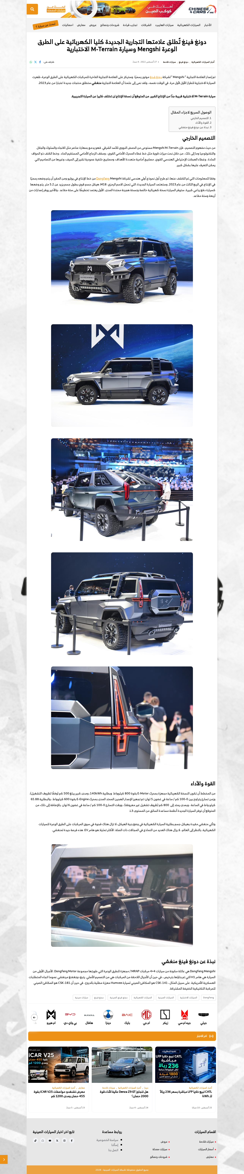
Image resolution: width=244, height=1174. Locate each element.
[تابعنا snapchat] (42, 1140)
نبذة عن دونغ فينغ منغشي (194, 127)
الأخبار (207, 25)
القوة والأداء (202, 122)
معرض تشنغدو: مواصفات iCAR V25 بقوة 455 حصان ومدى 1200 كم (59, 1094)
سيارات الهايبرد (164, 25)
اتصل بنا (113, 1150)
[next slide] (34, 1017)
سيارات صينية (81, 997)
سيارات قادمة (206, 1141)
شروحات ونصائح (109, 25)
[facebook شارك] (40, 62)
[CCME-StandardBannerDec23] (116, 8)
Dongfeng (103, 178)
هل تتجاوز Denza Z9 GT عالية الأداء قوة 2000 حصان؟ (124, 1094)
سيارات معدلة (159, 1149)
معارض (81, 25)
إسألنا (114, 1144)
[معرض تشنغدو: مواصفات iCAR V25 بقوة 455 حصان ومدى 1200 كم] (58, 1065)
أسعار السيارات (206, 1149)
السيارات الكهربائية (188, 25)
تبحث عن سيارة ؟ (45, 25)
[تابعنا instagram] (64, 1140)
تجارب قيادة (130, 25)
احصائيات (67, 25)
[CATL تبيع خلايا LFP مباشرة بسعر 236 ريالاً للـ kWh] (185, 1065)
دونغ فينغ (156, 77)
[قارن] (4, 1159)
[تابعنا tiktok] (35, 1140)
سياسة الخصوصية (107, 1140)
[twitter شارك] (35, 62)
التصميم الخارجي (200, 118)
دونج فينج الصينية (119, 997)
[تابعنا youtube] (50, 1140)
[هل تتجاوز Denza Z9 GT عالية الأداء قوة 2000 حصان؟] (122, 1065)
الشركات (146, 25)
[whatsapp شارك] (31, 62)
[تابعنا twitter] (57, 1140)
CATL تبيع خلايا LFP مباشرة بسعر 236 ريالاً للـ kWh (186, 1094)
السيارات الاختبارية (188, 997)
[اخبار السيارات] (199, 9)
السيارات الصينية (166, 997)
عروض (92, 25)
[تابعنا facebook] (71, 1140)
